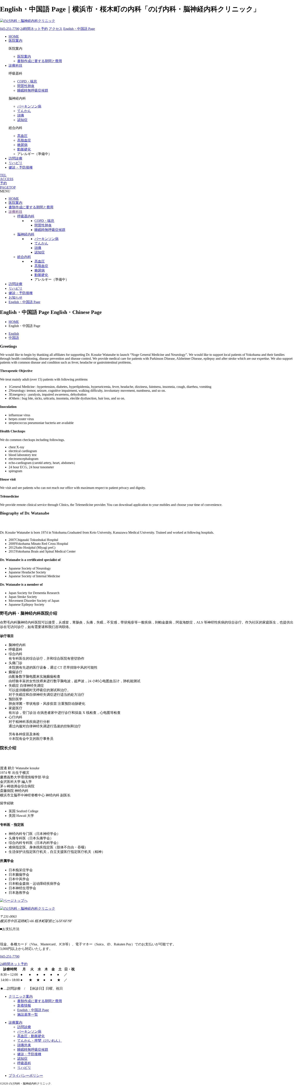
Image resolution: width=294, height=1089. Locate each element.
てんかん (24, 111)
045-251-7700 (9, 29)
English (14, 333)
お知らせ (15, 297)
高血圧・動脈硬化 (31, 1036)
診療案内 (15, 1022)
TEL (3, 175)
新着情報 (24, 1005)
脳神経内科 (25, 234)
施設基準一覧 (27, 1014)
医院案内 (15, 40)
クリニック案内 (21, 996)
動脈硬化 (24, 149)
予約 (3, 183)
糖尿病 (22, 145)
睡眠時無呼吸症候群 (32, 90)
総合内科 (24, 257)
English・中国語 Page (79, 29)
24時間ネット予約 (34, 29)
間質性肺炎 (25, 86)
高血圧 (22, 136)
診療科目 (15, 65)
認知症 (22, 120)
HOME (14, 36)
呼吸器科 (24, 1063)
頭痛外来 (24, 1045)
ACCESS (6, 179)
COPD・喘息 (27, 81)
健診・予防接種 (21, 167)
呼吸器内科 (25, 216)
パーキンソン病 (29, 106)
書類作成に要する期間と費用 (39, 61)
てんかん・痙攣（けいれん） (39, 1040)
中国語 (14, 337)
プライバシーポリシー (26, 1075)
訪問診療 (15, 158)
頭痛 (20, 115)
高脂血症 (24, 140)
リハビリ (15, 163)
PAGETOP (8, 187)
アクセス (55, 29)
